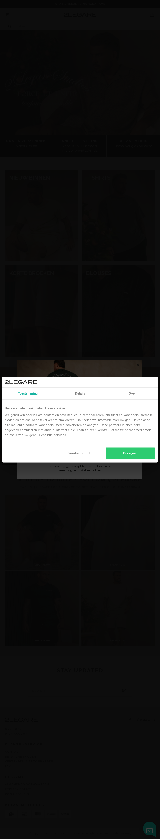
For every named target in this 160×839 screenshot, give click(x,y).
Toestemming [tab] (28, 393)
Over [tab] (132, 393)
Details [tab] (80, 393)
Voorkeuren (76, 453)
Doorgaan (130, 453)
